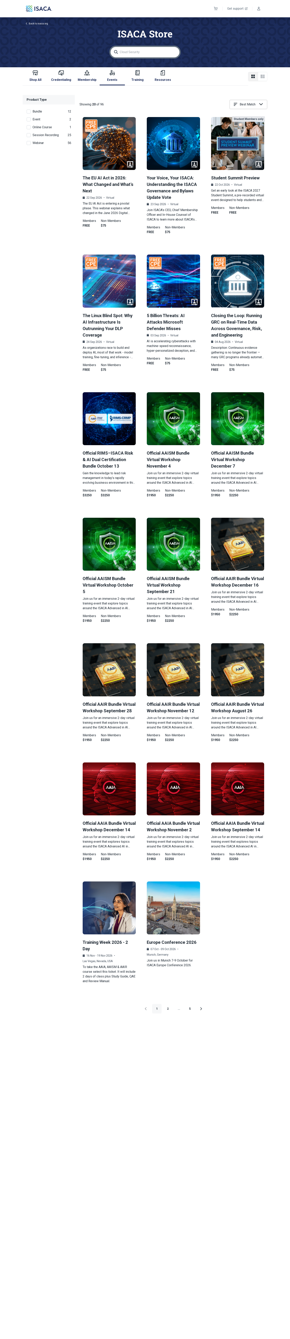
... (179, 1008)
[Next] (201, 1008)
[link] (109, 938)
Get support (235, 8)
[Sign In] (259, 8)
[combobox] (248, 104)
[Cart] (216, 8)
